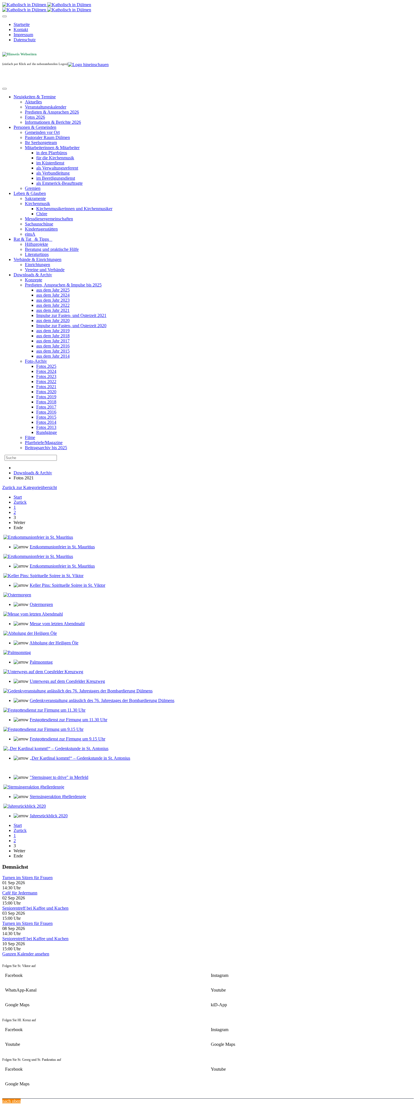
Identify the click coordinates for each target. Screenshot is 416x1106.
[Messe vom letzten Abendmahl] (33, 614)
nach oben (11, 1101)
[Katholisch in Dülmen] (46, 4)
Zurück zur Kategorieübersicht (29, 487)
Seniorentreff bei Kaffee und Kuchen (35, 908)
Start (18, 497)
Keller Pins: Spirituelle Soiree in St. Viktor (67, 585)
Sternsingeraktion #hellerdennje (58, 796)
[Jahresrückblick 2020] (24, 806)
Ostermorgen (41, 604)
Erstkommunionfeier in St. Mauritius (62, 546)
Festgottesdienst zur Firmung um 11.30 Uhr (68, 719)
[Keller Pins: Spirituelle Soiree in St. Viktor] (43, 575)
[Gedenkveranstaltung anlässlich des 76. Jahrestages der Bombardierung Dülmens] (78, 690)
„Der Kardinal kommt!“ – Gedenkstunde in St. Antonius (80, 758)
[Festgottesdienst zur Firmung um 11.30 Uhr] (44, 710)
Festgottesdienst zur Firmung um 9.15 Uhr (67, 738)
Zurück (20, 502)
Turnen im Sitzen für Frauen (27, 877)
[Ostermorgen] (17, 594)
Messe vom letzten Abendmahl (57, 623)
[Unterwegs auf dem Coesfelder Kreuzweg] (43, 671)
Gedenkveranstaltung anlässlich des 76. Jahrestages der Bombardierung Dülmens (102, 700)
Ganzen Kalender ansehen (25, 953)
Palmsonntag (41, 662)
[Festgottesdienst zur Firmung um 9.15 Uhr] (43, 729)
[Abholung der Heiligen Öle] (30, 633)
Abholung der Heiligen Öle (53, 642)
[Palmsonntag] (17, 652)
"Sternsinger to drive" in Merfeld (59, 777)
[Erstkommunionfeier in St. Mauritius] (38, 537)
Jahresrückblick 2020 (49, 815)
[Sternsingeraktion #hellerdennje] (33, 787)
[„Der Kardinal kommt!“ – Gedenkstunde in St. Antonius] (56, 748)
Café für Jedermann (19, 892)
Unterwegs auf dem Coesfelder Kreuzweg (67, 681)
